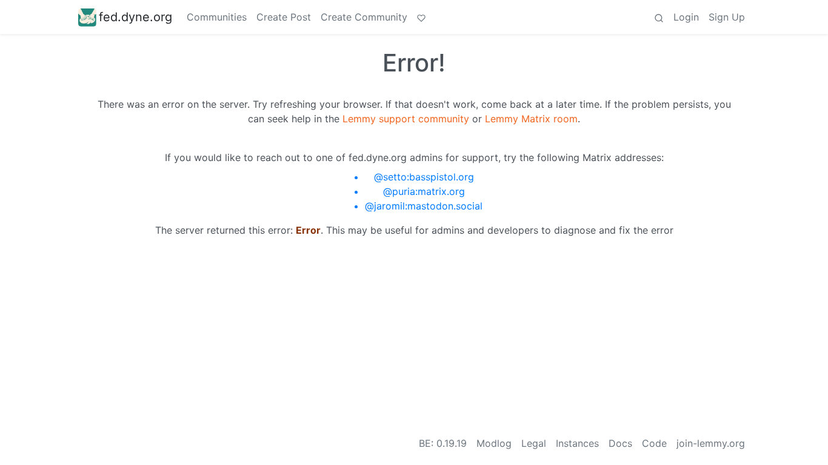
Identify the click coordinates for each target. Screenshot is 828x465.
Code (654, 443)
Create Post (283, 17)
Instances (577, 443)
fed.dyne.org (135, 17)
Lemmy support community (405, 119)
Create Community (364, 17)
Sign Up (727, 17)
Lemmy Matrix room (531, 119)
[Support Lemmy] (421, 17)
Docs (620, 443)
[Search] (659, 17)
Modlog (494, 443)
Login (686, 17)
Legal (533, 443)
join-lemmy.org (710, 443)
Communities (217, 17)
